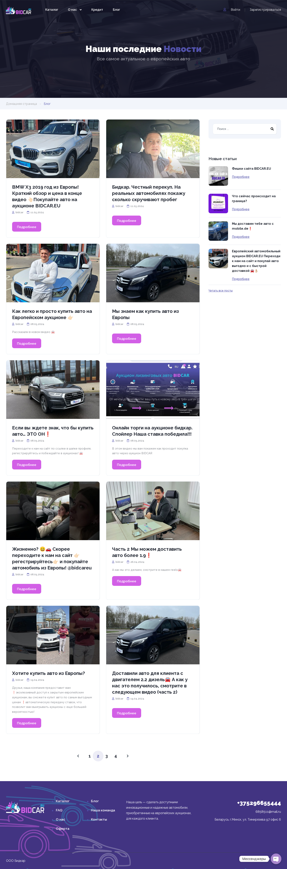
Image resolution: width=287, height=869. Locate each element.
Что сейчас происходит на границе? (254, 198)
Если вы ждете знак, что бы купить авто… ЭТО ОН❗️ (53, 431)
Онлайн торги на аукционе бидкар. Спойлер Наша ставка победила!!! (152, 431)
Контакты (99, 819)
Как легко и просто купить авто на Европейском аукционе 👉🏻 (52, 314)
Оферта (62, 829)
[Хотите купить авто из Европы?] (53, 635)
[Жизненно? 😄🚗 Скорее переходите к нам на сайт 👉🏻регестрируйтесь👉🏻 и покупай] (53, 511)
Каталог (51, 10)
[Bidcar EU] (18, 10)
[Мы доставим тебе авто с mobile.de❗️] (218, 231)
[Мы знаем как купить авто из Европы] (153, 273)
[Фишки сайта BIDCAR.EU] (218, 176)
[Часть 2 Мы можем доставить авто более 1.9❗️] (153, 511)
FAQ (59, 810)
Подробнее (26, 227)
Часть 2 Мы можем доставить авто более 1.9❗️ (147, 552)
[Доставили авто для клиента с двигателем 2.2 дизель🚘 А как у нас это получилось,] (153, 635)
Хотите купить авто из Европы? (48, 673)
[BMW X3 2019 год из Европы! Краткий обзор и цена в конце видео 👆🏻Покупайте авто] (53, 149)
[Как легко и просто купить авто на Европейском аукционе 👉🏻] (53, 273)
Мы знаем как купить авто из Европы (145, 314)
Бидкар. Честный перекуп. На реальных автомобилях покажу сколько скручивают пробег (148, 193)
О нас (72, 10)
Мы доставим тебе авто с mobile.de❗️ (253, 226)
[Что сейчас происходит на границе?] (218, 203)
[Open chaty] (276, 859)
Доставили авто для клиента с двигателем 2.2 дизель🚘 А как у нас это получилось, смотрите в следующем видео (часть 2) (150, 682)
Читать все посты (221, 290)
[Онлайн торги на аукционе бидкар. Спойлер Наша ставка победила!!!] (153, 389)
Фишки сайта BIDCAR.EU (251, 168)
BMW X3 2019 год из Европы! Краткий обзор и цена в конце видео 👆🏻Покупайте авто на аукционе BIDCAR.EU (47, 196)
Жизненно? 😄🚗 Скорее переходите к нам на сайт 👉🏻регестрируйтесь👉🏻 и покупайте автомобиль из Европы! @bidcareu (52, 558)
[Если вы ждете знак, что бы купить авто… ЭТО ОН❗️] (53, 389)
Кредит (97, 10)
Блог (116, 10)
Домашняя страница (21, 104)
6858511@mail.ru (268, 812)
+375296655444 (259, 802)
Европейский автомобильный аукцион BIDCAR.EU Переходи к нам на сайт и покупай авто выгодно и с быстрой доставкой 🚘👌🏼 (256, 261)
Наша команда (103, 810)
